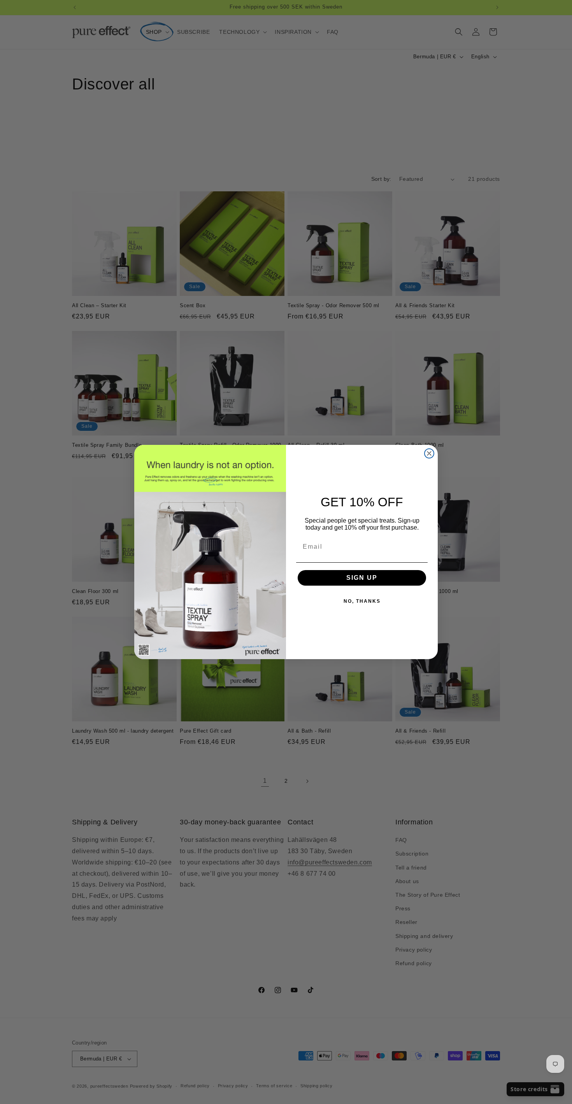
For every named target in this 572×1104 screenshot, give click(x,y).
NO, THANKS (362, 601)
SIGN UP (361, 577)
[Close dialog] (429, 453)
